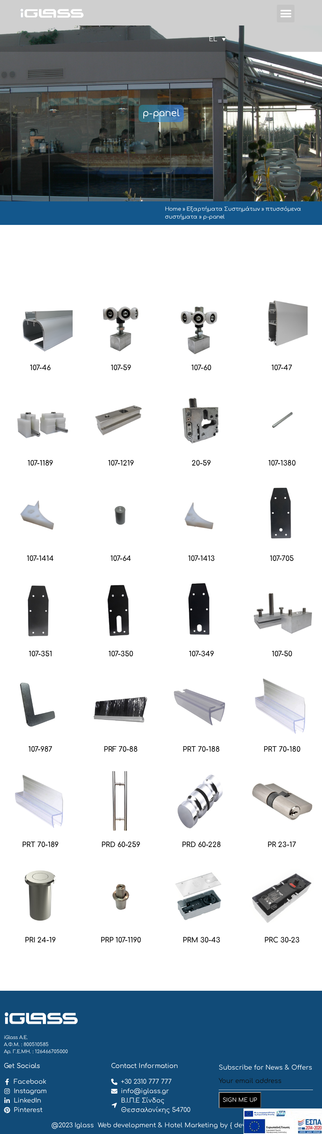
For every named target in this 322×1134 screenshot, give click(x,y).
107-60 (201, 368)
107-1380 (282, 463)
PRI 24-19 (40, 940)
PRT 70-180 (281, 749)
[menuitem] (217, 39)
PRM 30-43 (201, 940)
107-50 (282, 654)
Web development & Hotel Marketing (158, 1125)
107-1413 (201, 558)
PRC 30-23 (282, 940)
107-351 (40, 654)
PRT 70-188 (201, 749)
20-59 (201, 463)
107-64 (120, 558)
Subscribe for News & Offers (265, 1067)
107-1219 (121, 463)
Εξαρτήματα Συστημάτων (223, 209)
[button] (286, 13)
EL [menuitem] (213, 39)
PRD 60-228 (201, 845)
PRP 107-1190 (121, 940)
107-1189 (40, 463)
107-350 (120, 654)
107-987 (40, 749)
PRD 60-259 (120, 845)
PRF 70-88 (121, 749)
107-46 (40, 368)
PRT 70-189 (40, 845)
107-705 (282, 558)
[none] (217, 39)
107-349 (201, 654)
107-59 (121, 368)
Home (173, 209)
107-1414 (40, 558)
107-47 (281, 368)
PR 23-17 (281, 845)
